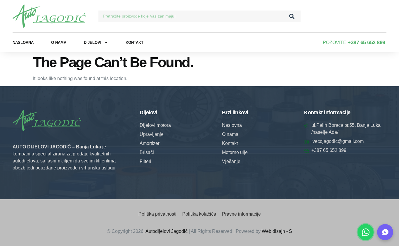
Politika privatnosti (157, 214)
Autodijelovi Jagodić (166, 231)
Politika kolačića (199, 214)
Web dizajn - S (277, 231)
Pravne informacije (241, 214)
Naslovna (23, 42)
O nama (58, 42)
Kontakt (134, 42)
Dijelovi (92, 42)
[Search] (292, 16)
